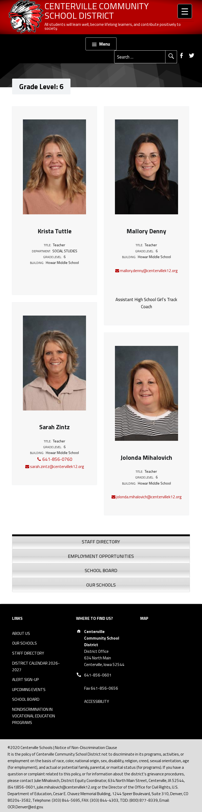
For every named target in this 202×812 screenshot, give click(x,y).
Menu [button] (104, 44)
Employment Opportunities (101, 556)
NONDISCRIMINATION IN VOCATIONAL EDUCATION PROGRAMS (33, 716)
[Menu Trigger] (185, 11)
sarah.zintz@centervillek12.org (56, 466)
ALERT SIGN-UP (25, 679)
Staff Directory (101, 541)
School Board (101, 570)
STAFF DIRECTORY (28, 653)
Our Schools (101, 584)
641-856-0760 (56, 459)
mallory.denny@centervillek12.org (148, 271)
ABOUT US (21, 633)
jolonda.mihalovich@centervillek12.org (148, 497)
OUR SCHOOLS (24, 643)
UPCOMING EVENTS (29, 690)
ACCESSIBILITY (96, 701)
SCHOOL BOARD (25, 699)
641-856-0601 (98, 675)
